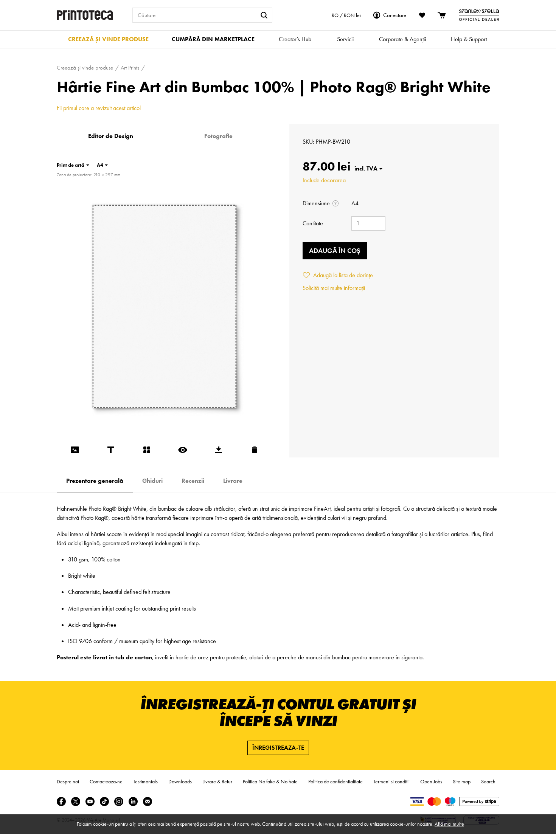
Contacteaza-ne (106, 781)
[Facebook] (61, 801)
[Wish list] (422, 15)
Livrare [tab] (232, 481)
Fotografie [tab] (218, 136)
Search (488, 781)
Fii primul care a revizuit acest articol (99, 108)
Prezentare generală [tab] (94, 481)
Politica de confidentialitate (335, 781)
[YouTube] (90, 801)
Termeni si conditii (391, 781)
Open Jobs (431, 781)
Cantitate (313, 223)
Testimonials (145, 781)
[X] (75, 801)
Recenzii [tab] (193, 481)
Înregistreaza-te (278, 748)
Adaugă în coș (334, 250)
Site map (462, 781)
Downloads (180, 781)
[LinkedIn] (133, 801)
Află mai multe (449, 823)
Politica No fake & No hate (270, 781)
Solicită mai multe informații (334, 288)
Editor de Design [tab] (110, 136)
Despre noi (68, 781)
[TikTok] (104, 801)
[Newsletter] (147, 801)
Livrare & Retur (217, 781)
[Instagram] (119, 801)
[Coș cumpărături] (442, 15)
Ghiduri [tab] (152, 481)
